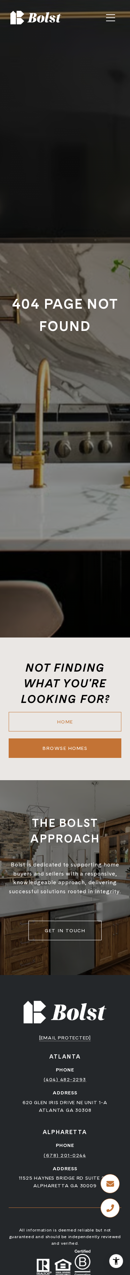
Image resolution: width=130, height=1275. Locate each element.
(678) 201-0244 (65, 1155)
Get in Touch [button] (65, 930)
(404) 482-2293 (65, 1079)
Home (65, 721)
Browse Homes (65, 748)
